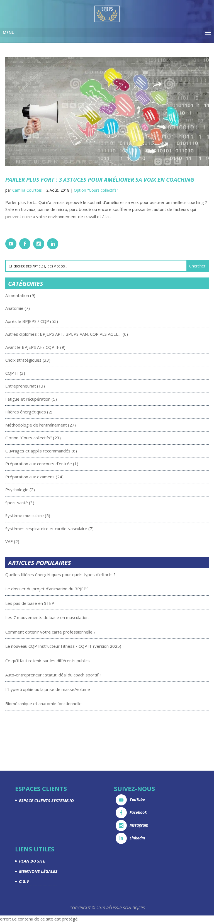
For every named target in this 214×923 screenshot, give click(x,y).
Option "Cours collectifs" (96, 190)
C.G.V (24, 881)
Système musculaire (24, 515)
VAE (9, 541)
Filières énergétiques (25, 412)
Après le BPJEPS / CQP (27, 321)
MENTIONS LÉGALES (38, 871)
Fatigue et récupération (27, 399)
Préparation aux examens (30, 476)
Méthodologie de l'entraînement (36, 425)
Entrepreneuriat (20, 386)
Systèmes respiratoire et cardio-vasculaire (46, 528)
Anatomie (14, 308)
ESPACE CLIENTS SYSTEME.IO (46, 800)
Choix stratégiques (23, 360)
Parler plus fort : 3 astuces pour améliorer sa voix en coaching (99, 179)
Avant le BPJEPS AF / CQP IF (32, 347)
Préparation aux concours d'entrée (38, 463)
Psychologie (16, 489)
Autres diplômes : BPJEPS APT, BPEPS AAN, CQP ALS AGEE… (63, 334)
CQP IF (12, 373)
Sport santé (16, 502)
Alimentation (17, 295)
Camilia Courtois (27, 190)
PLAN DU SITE (32, 861)
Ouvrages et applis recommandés (37, 451)
